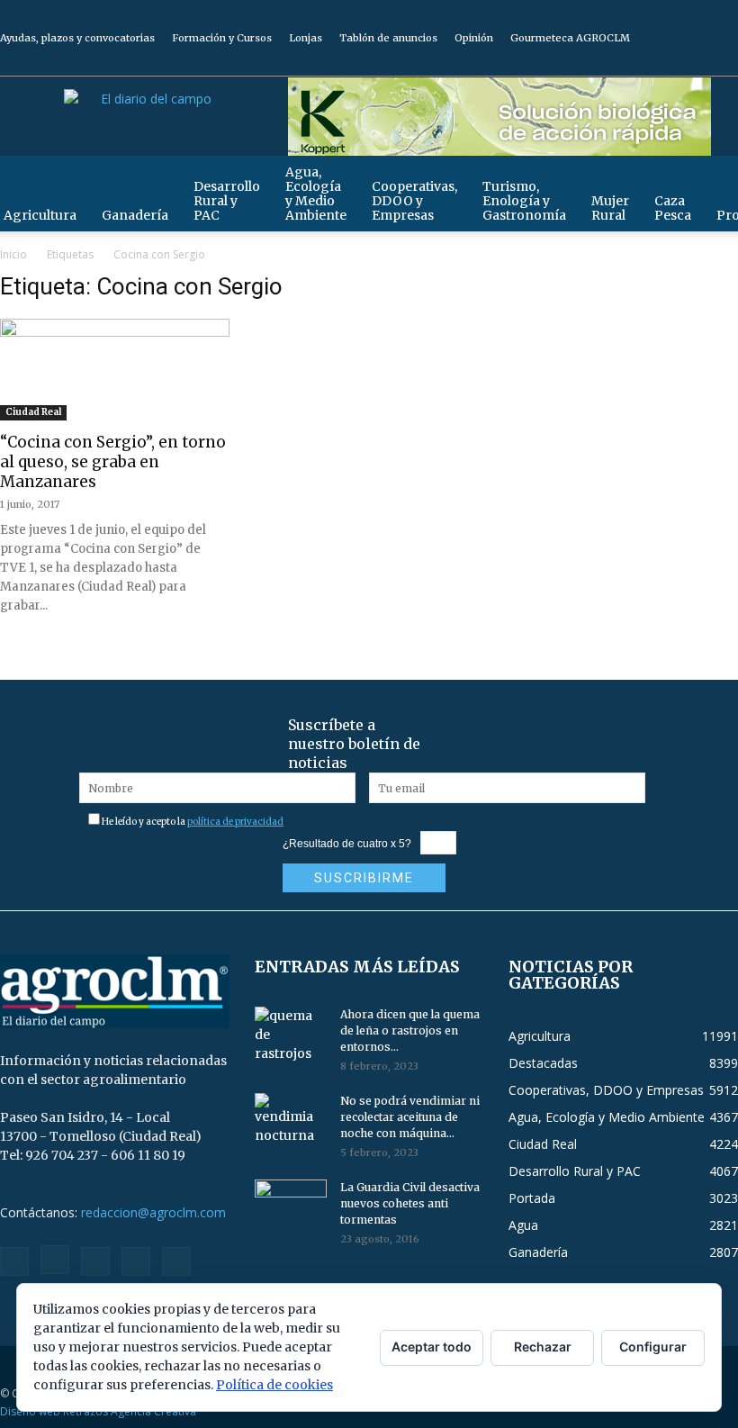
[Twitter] (694, 63)
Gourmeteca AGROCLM (570, 38)
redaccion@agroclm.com (153, 1212)
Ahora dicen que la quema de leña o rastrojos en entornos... (410, 1030)
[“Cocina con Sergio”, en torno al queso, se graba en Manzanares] (115, 375)
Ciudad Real (33, 412)
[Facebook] (605, 63)
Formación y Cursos (222, 38)
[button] (716, 177)
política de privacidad (235, 821)
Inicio (13, 254)
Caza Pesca (672, 208)
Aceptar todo (432, 1346)
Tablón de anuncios (388, 38)
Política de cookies (274, 1385)
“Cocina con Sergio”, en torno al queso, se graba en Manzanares (113, 462)
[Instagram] (635, 63)
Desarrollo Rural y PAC (227, 200)
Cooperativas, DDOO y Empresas (414, 200)
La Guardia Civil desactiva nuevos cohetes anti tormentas (410, 1203)
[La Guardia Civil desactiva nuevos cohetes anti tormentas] (291, 1204)
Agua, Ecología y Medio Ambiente (315, 193)
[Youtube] (724, 63)
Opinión (473, 38)
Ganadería (135, 215)
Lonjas (305, 38)
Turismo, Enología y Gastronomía (524, 200)
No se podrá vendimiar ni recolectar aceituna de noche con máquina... (410, 1117)
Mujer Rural (610, 208)
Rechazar (543, 1346)
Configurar (653, 1346)
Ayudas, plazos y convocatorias (77, 38)
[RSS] (665, 63)
